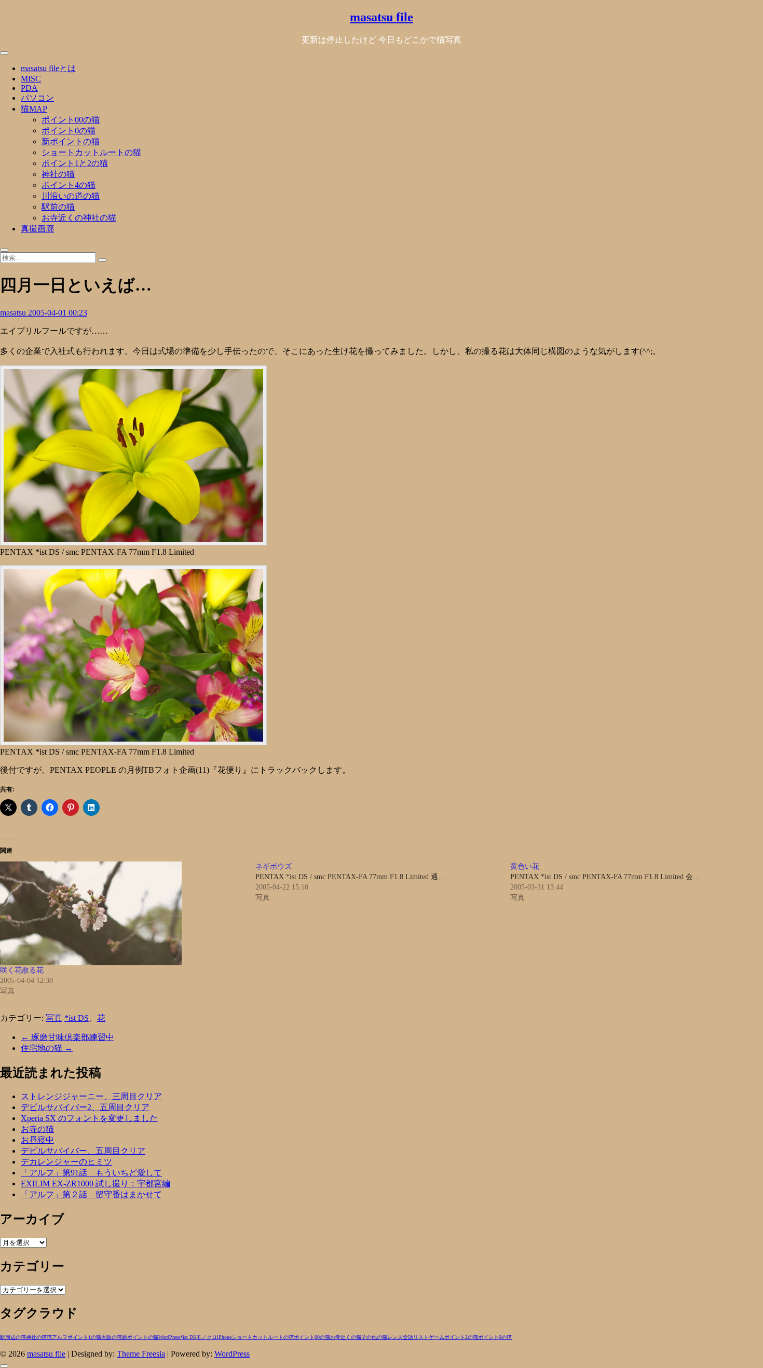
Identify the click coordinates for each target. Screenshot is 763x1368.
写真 (54, 1018)
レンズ (395, 1337)
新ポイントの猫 (71, 141)
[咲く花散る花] (122, 913)
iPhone (224, 1337)
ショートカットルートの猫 (91, 152)
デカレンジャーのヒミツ (66, 1161)
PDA (29, 88)
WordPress (169, 1337)
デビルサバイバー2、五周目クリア (85, 1107)
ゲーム (436, 1337)
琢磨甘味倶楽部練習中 (67, 1037)
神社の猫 (58, 174)
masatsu (14, 312)
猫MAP (34, 108)
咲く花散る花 (22, 970)
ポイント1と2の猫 (75, 163)
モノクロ (206, 1337)
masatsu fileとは (48, 68)
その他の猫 (374, 1337)
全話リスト (416, 1337)
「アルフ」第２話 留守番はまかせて (91, 1194)
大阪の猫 (111, 1337)
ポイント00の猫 (71, 119)
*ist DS (76, 1018)
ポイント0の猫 (69, 130)
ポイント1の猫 (84, 1337)
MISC (31, 78)
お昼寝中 (37, 1140)
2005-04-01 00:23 (57, 312)
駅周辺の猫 (13, 1337)
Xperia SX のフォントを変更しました (89, 1118)
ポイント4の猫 (69, 185)
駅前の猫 (58, 206)
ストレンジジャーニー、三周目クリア (91, 1096)
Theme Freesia (141, 1353)
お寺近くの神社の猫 (79, 217)
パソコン (37, 97)
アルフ (59, 1337)
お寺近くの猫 (345, 1337)
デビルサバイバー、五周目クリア (83, 1150)
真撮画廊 (37, 228)
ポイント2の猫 (461, 1337)
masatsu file (381, 17)
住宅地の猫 (47, 1048)
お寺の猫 (37, 1129)
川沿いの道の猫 (71, 195)
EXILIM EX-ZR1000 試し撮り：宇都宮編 (95, 1183)
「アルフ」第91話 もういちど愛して (91, 1172)
